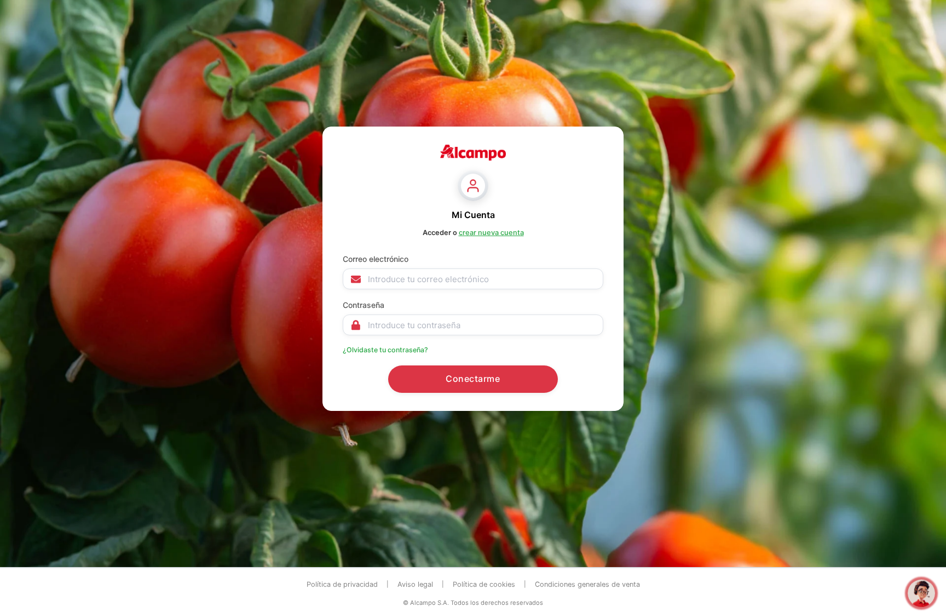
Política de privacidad (342, 584)
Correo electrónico (375, 259)
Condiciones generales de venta (587, 584)
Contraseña (363, 305)
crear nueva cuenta (491, 232)
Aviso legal (415, 584)
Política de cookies (484, 584)
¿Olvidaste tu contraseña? (385, 350)
